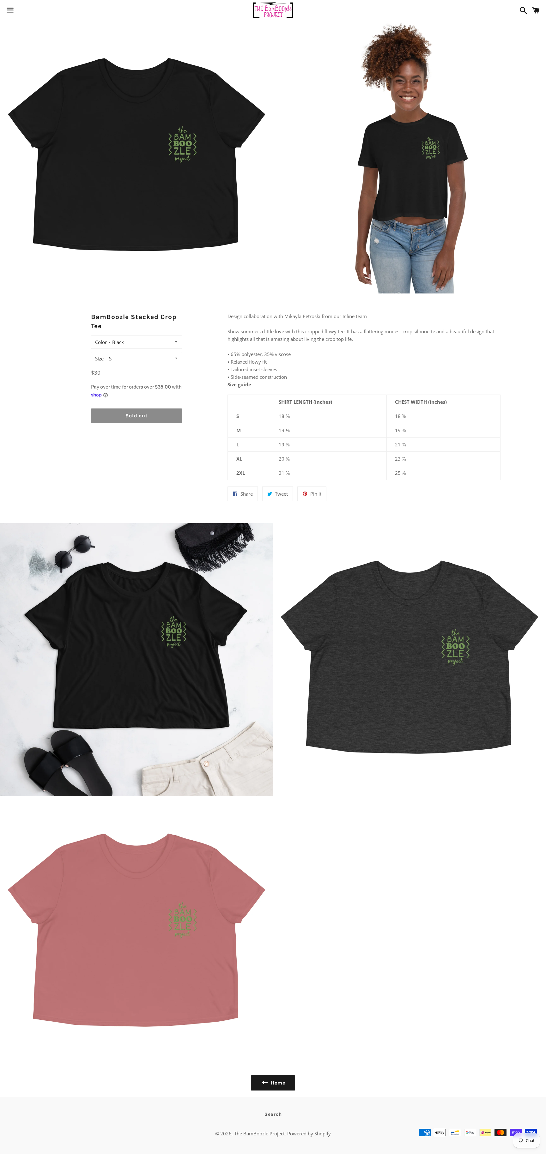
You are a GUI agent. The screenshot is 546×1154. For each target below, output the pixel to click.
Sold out (136, 416)
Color (101, 342)
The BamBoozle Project (259, 1133)
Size (99, 358)
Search (273, 1114)
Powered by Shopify (309, 1133)
